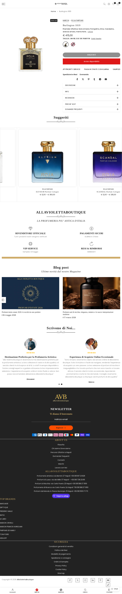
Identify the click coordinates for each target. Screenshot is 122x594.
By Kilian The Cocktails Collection (26, 312)
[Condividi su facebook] (77, 79)
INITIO (2, 515)
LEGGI (90, 32)
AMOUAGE (4, 504)
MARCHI (66, 20)
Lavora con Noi (61, 468)
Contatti (61, 460)
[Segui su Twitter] (78, 580)
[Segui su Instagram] (85, 580)
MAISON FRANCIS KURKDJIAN (11, 527)
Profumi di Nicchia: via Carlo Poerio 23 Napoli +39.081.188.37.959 (61, 484)
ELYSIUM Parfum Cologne (31, 192)
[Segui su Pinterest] (100, 580)
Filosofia (61, 445)
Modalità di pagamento (61, 554)
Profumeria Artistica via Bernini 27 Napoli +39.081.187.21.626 (61, 476)
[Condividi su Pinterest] (89, 79)
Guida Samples (96, 38)
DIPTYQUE (4, 507)
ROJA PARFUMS (77, 20)
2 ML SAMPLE (73, 44)
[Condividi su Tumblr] (94, 79)
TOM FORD (4, 534)
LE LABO (3, 519)
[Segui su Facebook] (70, 580)
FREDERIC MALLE (6, 511)
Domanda (84, 74)
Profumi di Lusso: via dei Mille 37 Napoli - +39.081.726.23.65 (61, 480)
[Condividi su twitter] (83, 79)
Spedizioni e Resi (70, 74)
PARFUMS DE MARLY (7, 530)
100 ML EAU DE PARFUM (66, 44)
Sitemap (61, 573)
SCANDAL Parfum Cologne (92, 192)
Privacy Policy (61, 566)
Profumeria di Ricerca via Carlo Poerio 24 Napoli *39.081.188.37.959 (61, 487)
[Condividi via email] (106, 79)
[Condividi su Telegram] (100, 79)
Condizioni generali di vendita (61, 546)
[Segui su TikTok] (108, 585)
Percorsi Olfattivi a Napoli (61, 452)
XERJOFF (3, 538)
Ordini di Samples (61, 562)
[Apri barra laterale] (3, 300)
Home (53, 11)
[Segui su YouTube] (108, 580)
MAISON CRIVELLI (6, 523)
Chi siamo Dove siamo (61, 448)
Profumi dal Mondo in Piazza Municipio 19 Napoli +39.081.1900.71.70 (61, 491)
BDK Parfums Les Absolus (84, 312)
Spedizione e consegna (61, 558)
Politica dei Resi (61, 550)
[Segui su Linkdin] (93, 580)
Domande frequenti (61, 456)
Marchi (61, 464)
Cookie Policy (61, 569)
